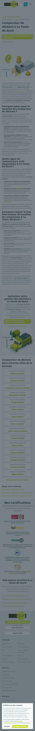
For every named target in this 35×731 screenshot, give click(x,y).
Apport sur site (7, 687)
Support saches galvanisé (23, 651)
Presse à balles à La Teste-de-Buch (13, 606)
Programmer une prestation (17, 622)
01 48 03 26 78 (18, 628)
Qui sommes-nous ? (8, 700)
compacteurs (20, 91)
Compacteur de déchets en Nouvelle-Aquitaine (17, 492)
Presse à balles (7, 647)
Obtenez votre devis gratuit (17, 326)
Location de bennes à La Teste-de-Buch (15, 603)
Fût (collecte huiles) (24, 662)
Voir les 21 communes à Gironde (17, 480)
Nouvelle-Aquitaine (7, 19)
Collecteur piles (23, 659)
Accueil (4, 17)
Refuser (7, 726)
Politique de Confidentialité (12, 722)
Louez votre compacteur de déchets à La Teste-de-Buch (17, 37)
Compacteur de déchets (13, 17)
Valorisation (6, 675)
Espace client (17, 633)
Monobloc (21, 644)
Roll (3, 650)
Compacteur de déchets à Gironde (13, 489)
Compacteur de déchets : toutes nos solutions (17, 496)
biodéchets (7, 202)
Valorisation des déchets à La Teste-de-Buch (16, 599)
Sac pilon (21, 655)
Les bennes (5, 644)
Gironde (16, 19)
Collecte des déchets (9, 671)
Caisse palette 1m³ (8, 655)
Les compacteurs (23, 647)
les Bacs (4, 659)
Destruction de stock (9, 690)
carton (19, 188)
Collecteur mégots (8, 662)
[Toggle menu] (30, 4)
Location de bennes (8, 678)
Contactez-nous (7, 42)
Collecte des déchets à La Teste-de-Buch (15, 595)
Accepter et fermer (20, 726)
